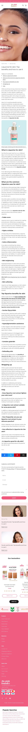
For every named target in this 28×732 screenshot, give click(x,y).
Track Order (4, 671)
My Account (4, 668)
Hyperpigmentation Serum (10, 717)
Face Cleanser (5, 629)
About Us (3, 658)
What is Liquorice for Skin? (10, 75)
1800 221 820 (5, 687)
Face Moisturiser (14, 714)
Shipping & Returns (6, 651)
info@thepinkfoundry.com (9, 685)
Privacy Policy (10, 469)
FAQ (4, 86)
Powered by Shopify (19, 702)
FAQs (2, 673)
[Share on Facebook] (4, 455)
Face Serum (4, 621)
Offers (3, 666)
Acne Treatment (5, 619)
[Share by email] (23, 455)
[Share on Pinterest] (17, 455)
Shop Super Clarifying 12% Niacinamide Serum (13, 146)
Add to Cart (12, 595)
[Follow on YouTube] (10, 698)
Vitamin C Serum (18, 712)
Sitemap (3, 676)
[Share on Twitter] (11, 455)
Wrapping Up (6, 84)
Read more (4, 527)
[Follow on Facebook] (2, 698)
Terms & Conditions (6, 653)
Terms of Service (21, 469)
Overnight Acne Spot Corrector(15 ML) (9, 585)
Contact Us (4, 649)
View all (14, 601)
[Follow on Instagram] (6, 698)
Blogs (3, 638)
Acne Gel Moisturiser (14, 715)
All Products (4, 631)
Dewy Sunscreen (13, 722)
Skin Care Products (8, 712)
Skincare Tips (12, 63)
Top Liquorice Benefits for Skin (11, 81)
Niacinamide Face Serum (13, 719)
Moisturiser (4, 624)
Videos (3, 641)
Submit (14, 498)
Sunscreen (4, 626)
